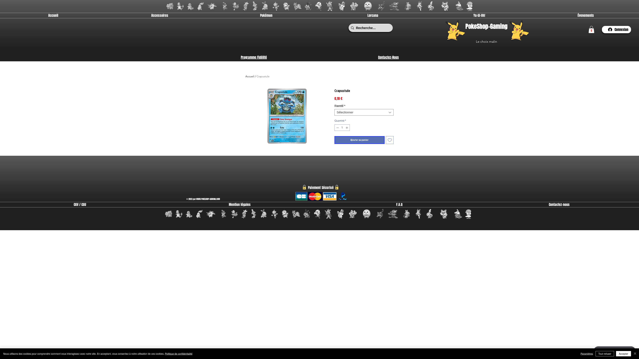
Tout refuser (604, 353)
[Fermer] (635, 353)
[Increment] (347, 128)
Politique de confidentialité (178, 353)
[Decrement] (337, 128)
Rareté (339, 106)
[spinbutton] (342, 128)
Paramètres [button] (587, 353)
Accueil (249, 76)
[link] (591, 29)
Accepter (623, 353)
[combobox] (364, 112)
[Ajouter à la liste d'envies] (390, 140)
